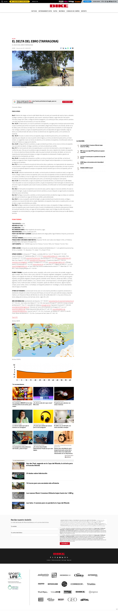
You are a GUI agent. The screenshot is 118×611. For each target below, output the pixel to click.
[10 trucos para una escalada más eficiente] (18, 485)
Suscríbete (87, 1)
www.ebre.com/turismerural (37, 260)
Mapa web (69, 560)
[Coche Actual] (54, 575)
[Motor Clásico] (78, 575)
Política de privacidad (56, 560)
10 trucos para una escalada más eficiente (42, 483)
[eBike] (66, 1)
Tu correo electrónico (16, 532)
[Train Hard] (41, 600)
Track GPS (15, 317)
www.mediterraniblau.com (50, 256)
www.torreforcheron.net (33, 258)
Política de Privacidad (99, 523)
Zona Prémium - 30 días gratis (20, 1)
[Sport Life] (64, 584)
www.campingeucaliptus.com (57, 262)
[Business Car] (65, 575)
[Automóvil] (92, 575)
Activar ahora (66, 102)
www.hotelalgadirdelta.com (19, 266)
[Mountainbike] (59, 6)
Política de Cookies (64, 524)
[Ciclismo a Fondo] (67, 592)
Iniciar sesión (96, 1)
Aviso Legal (90, 523)
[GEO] (72, 599)
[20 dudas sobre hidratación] (18, 475)
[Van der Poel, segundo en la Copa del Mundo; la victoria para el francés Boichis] (18, 465)
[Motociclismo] (52, 584)
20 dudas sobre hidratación (36, 473)
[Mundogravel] (61, 1)
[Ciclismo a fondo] (71, 1)
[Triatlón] (91, 584)
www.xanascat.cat (38, 264)
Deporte (84, 11)
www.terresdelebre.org (18, 309)
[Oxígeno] (94, 592)
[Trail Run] (43, 592)
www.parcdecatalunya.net (19, 311)
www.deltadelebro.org (59, 309)
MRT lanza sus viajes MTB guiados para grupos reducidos (92, 151)
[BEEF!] (61, 599)
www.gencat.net (46, 305)
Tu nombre (14, 526)
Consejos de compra (73, 11)
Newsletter (35, 1)
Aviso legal (63, 560)
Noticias (34, 11)
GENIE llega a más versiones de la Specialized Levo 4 (92, 163)
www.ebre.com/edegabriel (19, 262)
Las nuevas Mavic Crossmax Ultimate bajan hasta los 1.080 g (49, 493)
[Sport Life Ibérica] (15, 575)
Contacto (49, 560)
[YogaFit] (55, 592)
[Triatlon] (78, 1)
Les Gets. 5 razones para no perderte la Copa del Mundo (47, 503)
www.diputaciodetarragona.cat (20, 307)
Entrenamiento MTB (45, 11)
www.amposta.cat (54, 301)
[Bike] (80, 592)
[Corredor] (77, 584)
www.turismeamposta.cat (66, 301)
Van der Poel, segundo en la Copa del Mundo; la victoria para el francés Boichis (49, 464)
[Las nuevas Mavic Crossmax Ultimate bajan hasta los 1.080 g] (18, 495)
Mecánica (62, 11)
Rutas (55, 11)
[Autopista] (43, 575)
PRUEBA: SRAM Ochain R (86, 168)
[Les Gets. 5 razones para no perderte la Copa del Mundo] (18, 505)
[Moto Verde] (41, 584)
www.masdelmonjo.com (64, 258)
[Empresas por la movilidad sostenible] (13, 587)
